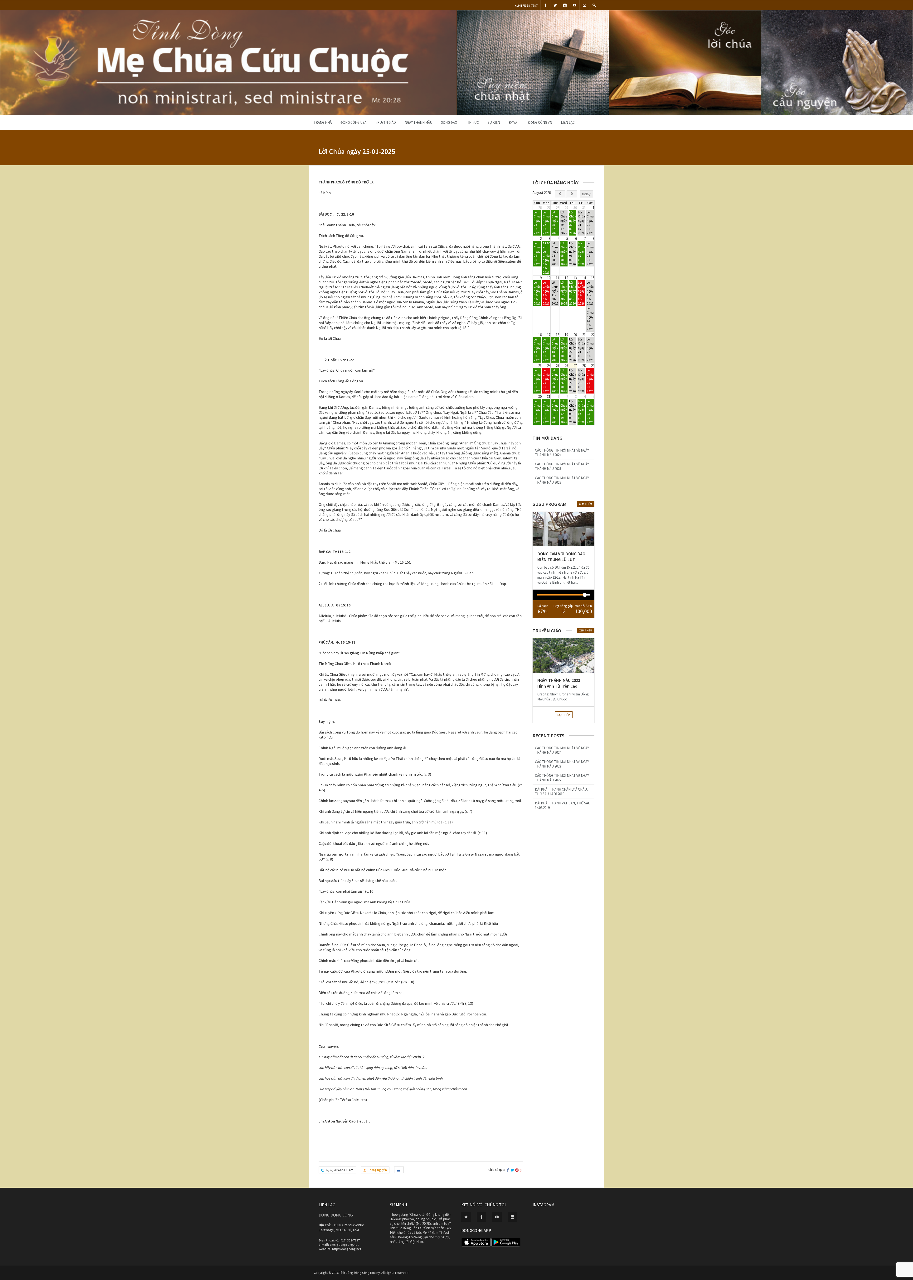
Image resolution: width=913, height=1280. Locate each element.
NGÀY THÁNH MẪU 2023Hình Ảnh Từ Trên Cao (558, 683)
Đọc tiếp (563, 715)
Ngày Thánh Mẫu (418, 122)
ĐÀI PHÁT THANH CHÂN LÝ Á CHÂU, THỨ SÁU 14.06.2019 (561, 791)
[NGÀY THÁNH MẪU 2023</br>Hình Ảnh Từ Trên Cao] (563, 655)
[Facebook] (545, 5)
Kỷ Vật (514, 122)
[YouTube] (574, 5)
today (586, 194)
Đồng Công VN (540, 122)
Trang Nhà (323, 122)
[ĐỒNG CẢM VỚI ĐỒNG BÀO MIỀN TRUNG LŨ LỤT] (563, 529)
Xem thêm (585, 504)
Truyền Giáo (385, 122)
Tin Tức (472, 122)
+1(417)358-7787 (526, 5)
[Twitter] (555, 5)
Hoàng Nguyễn (377, 1170)
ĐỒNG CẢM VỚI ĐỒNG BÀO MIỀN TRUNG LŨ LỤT (561, 556)
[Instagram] (565, 5)
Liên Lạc (568, 122)
